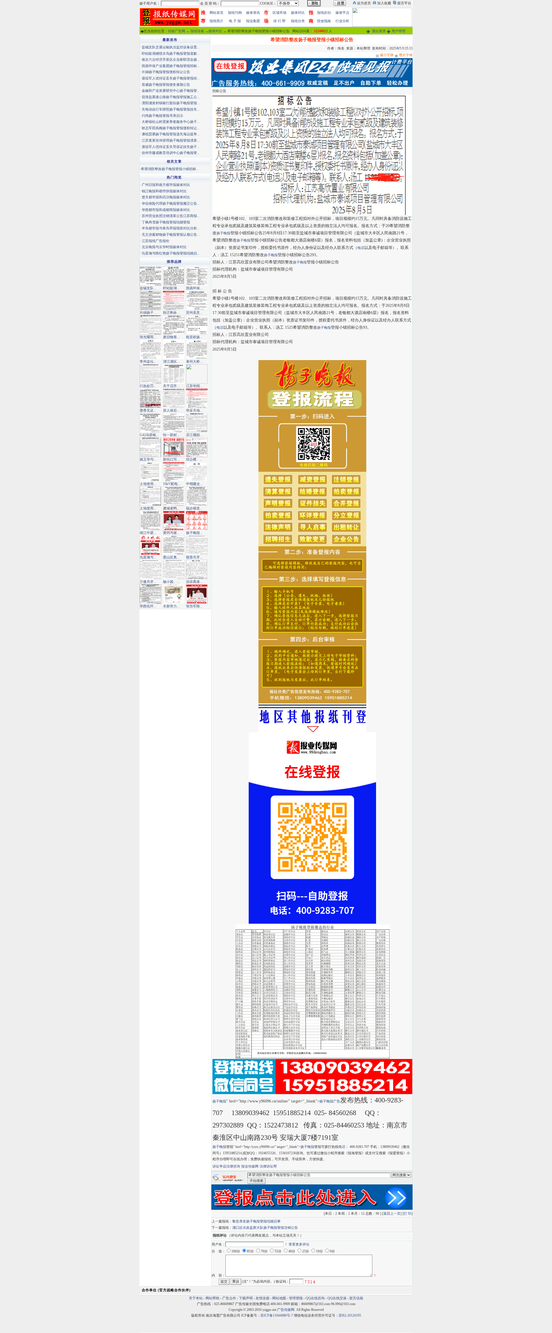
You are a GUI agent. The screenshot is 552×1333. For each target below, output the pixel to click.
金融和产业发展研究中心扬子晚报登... (171, 91)
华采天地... (194, 410)
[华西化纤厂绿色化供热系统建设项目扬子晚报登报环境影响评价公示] (150, 594)
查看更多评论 (299, 1244)
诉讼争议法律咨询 (226, 1166)
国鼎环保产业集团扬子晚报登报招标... (171, 66)
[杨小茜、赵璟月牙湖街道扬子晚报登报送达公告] (174, 569)
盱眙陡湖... (171, 288)
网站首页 (216, 13)
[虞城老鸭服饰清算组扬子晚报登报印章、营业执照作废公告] (174, 496)
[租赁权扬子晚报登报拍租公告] (197, 325)
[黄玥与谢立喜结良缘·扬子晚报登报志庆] (174, 520)
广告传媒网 (285, 1310)
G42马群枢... (149, 435)
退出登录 (379, 31)
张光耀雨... (148, 337)
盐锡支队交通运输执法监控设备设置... (171, 47)
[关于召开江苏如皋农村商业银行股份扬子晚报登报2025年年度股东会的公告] (174, 374)
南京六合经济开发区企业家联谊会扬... (171, 60)
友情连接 (262, 1298)
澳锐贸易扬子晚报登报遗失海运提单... (171, 134)
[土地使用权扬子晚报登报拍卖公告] (150, 496)
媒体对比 (298, 13)
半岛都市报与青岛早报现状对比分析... (171, 228)
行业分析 (342, 21)
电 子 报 (235, 21)
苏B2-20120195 (350, 1315)
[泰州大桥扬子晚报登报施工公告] (197, 349)
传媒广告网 (176, 31)
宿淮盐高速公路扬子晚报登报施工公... (171, 97)
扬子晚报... (194, 533)
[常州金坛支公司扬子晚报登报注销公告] (150, 349)
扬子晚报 (223, 233)
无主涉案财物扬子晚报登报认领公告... (171, 235)
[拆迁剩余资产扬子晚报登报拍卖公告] (174, 300)
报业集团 (253, 21)
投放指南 (324, 21)
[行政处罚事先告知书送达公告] (150, 374)
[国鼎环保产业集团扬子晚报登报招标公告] (197, 276)
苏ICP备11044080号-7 (276, 1315)
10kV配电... (171, 484)
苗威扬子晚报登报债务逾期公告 (166, 85)
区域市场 (279, 13)
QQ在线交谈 (336, 1298)
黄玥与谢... (171, 533)
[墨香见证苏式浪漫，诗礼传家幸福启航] (150, 398)
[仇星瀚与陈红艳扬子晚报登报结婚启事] (150, 545)
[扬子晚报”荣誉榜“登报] (197, 520)
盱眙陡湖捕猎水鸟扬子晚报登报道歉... (171, 54)
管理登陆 (296, 1298)
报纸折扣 (324, 13)
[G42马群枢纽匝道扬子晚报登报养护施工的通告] (150, 423)
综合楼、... (194, 459)
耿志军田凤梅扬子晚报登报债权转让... (171, 128)
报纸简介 (216, 21)
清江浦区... (171, 362)
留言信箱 (356, 1298)
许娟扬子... (148, 313)
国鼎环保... (194, 288)
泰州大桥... (194, 362)
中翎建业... (194, 484)
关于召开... (171, 386)
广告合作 (229, 1298)
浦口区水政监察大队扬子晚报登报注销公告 (265, 1228)
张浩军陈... (194, 606)
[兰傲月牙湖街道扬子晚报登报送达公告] (150, 569)
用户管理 (398, 31)
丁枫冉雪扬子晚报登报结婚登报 (166, 222)
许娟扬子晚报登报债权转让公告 (166, 72)
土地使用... (148, 484)
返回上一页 (391, 1214)
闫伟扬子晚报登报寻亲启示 (162, 116)
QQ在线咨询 (315, 1298)
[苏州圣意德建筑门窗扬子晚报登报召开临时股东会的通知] (197, 300)
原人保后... (171, 410)
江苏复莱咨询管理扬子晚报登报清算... (171, 140)
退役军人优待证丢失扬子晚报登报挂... (171, 78)
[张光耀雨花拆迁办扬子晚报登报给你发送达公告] (150, 325)
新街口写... (171, 459)
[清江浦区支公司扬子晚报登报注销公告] (174, 349)
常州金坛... (148, 362)
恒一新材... (171, 435)
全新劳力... (171, 606)
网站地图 (279, 1298)
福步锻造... (194, 508)
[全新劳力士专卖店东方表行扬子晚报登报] (174, 594)
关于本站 (196, 1298)
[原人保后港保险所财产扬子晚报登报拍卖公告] (174, 398)
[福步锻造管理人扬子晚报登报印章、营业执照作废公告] (197, 496)
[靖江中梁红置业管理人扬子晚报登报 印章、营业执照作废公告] (150, 520)
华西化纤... (148, 606)
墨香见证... (148, 410)
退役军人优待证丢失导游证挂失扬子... (171, 147)
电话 (360, 248)
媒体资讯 (253, 13)
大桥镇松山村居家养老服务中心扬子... (171, 122)
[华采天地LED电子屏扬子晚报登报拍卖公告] (197, 398)
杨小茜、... (171, 582)
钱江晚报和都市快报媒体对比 (164, 191)
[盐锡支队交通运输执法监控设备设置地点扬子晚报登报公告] (150, 276)
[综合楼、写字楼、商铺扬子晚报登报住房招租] (197, 447)
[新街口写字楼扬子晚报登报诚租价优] (174, 447)
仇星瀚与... (148, 557)
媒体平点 (342, 13)
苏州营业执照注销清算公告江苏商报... (171, 216)
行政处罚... (148, 386)
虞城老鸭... (171, 508)
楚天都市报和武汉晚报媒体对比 (166, 197)
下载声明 (246, 1298)
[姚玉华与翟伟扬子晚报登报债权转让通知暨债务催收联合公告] (150, 447)
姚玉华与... (148, 459)
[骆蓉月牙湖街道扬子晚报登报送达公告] (197, 545)
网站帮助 (212, 1298)
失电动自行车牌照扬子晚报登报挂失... (171, 109)
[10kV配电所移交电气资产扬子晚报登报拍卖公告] (174, 471)
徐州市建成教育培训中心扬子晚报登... (171, 153)
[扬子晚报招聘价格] (382, 17)
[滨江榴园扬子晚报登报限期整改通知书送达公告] (197, 423)
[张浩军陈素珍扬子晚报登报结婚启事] (197, 594)
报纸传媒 (197, 31)
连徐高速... (194, 582)
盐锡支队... (148, 288)
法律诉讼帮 (268, 1166)
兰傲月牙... (148, 582)
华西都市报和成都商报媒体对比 (166, 210)
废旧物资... (171, 337)
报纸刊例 (235, 13)
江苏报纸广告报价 (155, 241)
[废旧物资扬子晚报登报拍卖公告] (174, 325)
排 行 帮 (279, 21)
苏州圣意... (194, 313)
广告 (336, 1101)
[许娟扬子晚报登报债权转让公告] (150, 300)
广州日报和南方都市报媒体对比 (166, 185)
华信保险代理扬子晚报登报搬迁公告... (171, 203)
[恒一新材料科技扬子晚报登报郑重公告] (174, 423)
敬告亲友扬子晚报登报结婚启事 (256, 1221)
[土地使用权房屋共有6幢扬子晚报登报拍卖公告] (150, 471)
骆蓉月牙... (194, 557)
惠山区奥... (171, 557)
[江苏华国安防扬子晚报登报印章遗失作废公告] (197, 374)
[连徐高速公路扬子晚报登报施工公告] (197, 569)
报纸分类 (298, 21)
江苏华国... (194, 386)
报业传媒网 (249, 1166)
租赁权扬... (194, 337)
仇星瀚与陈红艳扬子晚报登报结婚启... (171, 253)
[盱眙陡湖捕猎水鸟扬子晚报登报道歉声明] (174, 276)
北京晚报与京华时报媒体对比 (164, 247)
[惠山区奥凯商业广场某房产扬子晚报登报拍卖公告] (174, 545)
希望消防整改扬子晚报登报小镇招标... (170, 169)
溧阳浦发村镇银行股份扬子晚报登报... (171, 103)
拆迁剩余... (171, 313)
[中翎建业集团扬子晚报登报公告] (197, 471)
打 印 (407, 1214)
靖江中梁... (148, 533)
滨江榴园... (194, 435)
